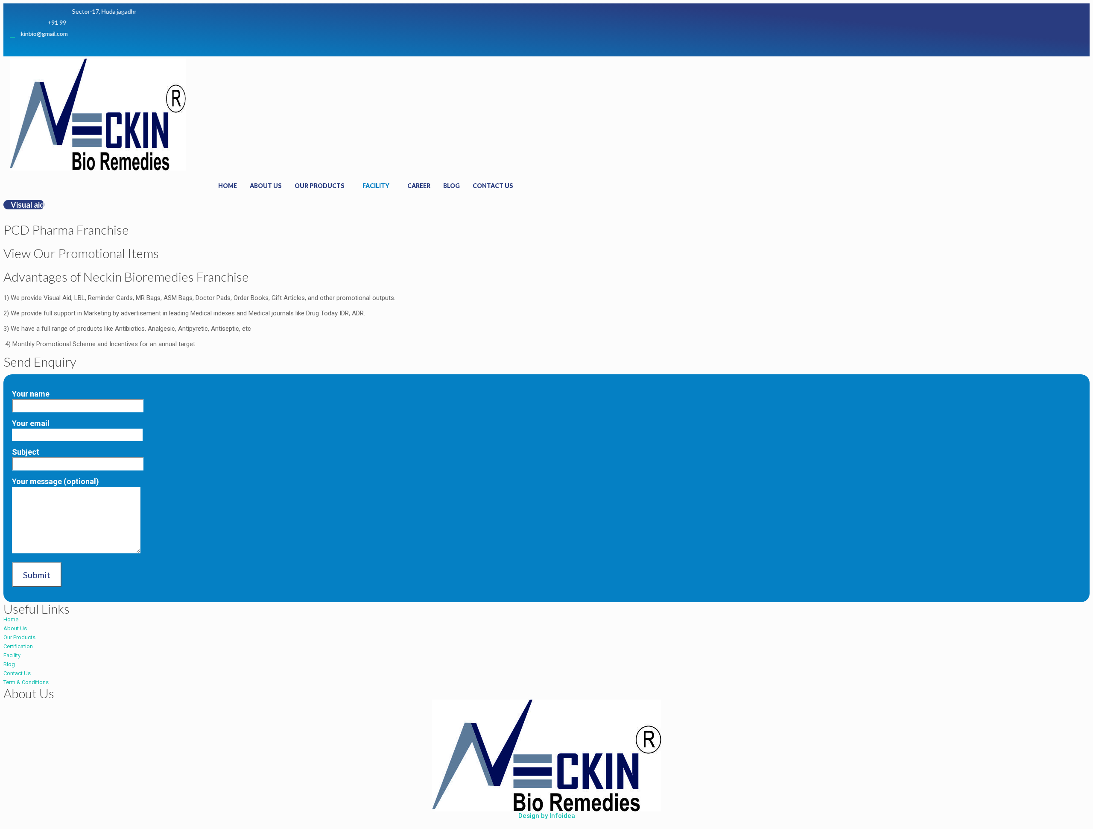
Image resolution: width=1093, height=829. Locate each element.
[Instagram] (181, 46)
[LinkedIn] (164, 46)
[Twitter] (148, 46)
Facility (375, 185)
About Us (266, 185)
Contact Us (493, 185)
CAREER (418, 185)
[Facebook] (131, 46)
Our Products (320, 185)
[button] (23, 204)
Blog (451, 185)
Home (227, 185)
